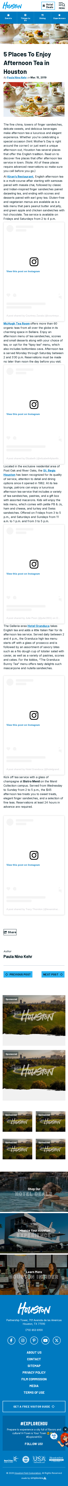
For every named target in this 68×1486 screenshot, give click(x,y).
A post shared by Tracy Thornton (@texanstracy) (33, 909)
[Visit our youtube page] (45, 1340)
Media (34, 1386)
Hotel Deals (49, 6)
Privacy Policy (34, 1372)
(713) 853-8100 (34, 1329)
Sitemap (34, 1366)
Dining (42, 18)
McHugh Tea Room (16, 323)
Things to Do (25, 19)
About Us (34, 1352)
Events (8, 18)
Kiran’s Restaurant (20, 176)
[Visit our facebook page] (11, 1340)
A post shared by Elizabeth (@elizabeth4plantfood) (34, 458)
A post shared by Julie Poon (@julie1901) (29, 618)
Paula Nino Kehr (17, 77)
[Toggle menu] (61, 5)
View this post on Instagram (23, 271)
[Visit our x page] (57, 1340)
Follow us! (34, 1443)
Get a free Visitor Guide (31, 1406)
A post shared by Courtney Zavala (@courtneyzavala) (36, 315)
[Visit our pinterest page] (34, 1340)
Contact (34, 1359)
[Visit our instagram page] (23, 1340)
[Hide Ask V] (65, 1429)
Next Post (50, 974)
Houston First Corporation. (27, 1473)
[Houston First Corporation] (12, 5)
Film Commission (34, 1379)
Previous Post (20, 974)
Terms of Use (34, 1392)
